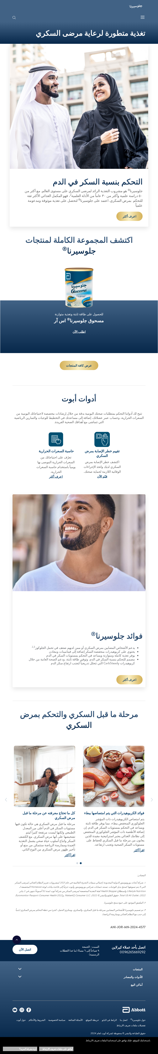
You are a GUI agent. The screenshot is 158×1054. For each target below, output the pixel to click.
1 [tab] (81, 863)
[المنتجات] (19, 968)
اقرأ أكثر (139, 850)
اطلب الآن (79, 332)
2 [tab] (77, 863)
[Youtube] (15, 1011)
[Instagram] (21, 1011)
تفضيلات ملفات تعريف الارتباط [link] (131, 1025)
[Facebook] (28, 1011)
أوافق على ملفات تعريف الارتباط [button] (57, 1048)
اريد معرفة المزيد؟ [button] (27, 1048)
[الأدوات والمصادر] (19, 976)
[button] (14, 18)
